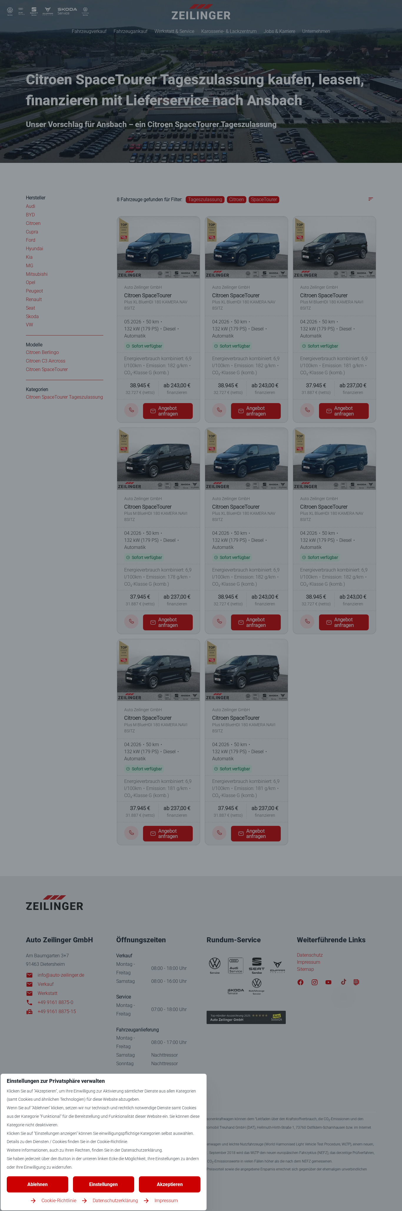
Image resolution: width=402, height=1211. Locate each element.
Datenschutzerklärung (115, 1200)
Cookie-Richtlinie (58, 1200)
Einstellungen (103, 1184)
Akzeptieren (170, 1184)
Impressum (166, 1200)
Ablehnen (37, 1184)
